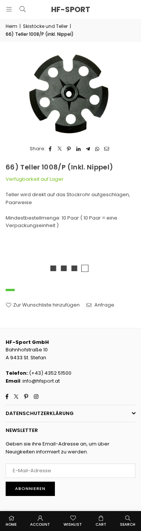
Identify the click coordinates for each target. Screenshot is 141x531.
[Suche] (22, 9)
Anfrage (103, 304)
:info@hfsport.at (40, 381)
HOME (11, 524)
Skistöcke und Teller (45, 26)
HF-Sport (70, 9)
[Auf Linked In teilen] (78, 149)
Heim (11, 26)
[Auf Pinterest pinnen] (69, 149)
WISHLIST (73, 524)
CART (101, 524)
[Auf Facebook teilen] (50, 149)
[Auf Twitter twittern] (59, 149)
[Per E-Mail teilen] (106, 149)
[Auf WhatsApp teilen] (97, 149)
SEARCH (127, 524)
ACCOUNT (40, 524)
